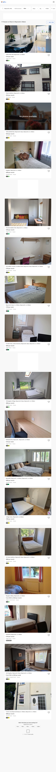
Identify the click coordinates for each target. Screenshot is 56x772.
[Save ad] (48, 55)
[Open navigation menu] (54, 2)
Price (34, 8)
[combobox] (15, 8)
